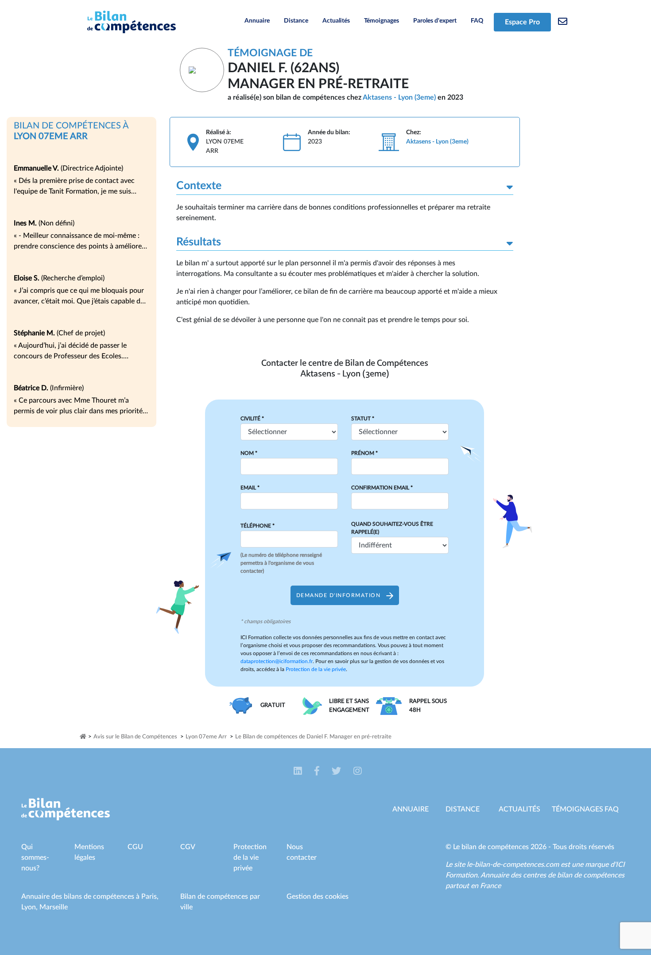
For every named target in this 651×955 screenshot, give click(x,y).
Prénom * (364, 453)
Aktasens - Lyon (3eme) (399, 97)
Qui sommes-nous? (35, 857)
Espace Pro (522, 22)
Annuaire (257, 21)
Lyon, (30, 907)
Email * (250, 487)
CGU (135, 846)
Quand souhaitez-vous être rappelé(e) (392, 528)
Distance (296, 21)
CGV (187, 846)
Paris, (150, 896)
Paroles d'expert (435, 21)
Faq (611, 809)
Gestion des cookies (318, 896)
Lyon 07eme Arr (206, 737)
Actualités (336, 21)
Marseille (53, 907)
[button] (299, 771)
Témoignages (381, 21)
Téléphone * (257, 525)
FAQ (477, 21)
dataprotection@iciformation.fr (276, 661)
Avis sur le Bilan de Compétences (135, 737)
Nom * (248, 453)
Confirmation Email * (382, 487)
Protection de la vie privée (316, 669)
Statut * (362, 418)
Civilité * (252, 418)
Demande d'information (339, 595)
